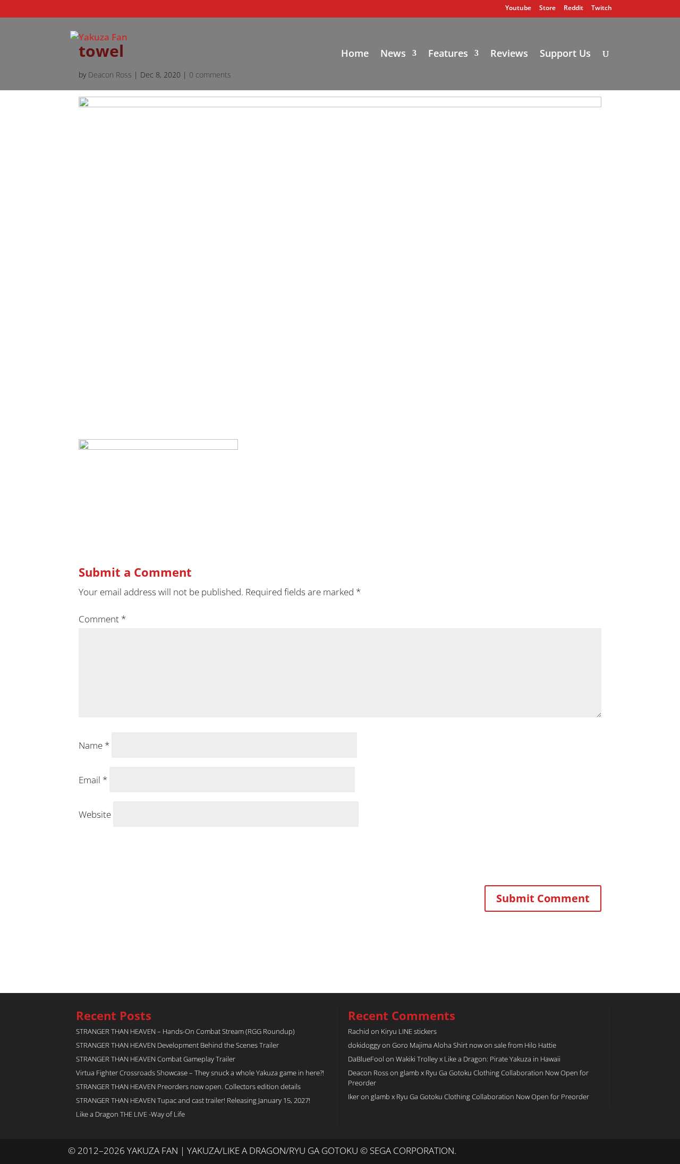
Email (93, 780)
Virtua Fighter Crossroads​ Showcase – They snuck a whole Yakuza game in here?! (200, 1072)
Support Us (565, 54)
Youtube (518, 8)
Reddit (573, 8)
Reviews (509, 54)
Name (94, 745)
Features (448, 54)
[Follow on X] (582, 1151)
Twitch (601, 8)
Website (95, 814)
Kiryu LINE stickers (409, 1031)
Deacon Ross (368, 1072)
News (393, 54)
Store (547, 8)
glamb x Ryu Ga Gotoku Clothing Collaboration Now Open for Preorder (480, 1096)
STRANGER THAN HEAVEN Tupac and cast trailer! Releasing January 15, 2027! (193, 1100)
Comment (102, 619)
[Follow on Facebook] (603, 1151)
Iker (353, 1096)
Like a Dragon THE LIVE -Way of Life (130, 1114)
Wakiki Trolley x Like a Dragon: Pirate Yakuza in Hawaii (478, 1059)
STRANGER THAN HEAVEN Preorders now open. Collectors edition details (188, 1086)
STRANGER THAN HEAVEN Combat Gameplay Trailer (155, 1059)
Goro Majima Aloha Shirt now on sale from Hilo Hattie (474, 1045)
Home (355, 54)
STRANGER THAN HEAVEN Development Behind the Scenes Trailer (177, 1045)
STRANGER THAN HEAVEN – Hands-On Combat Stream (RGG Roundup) (185, 1031)
